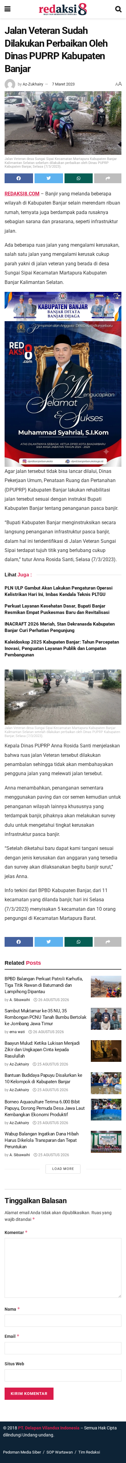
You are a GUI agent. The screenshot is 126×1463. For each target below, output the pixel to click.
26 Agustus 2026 (53, 1000)
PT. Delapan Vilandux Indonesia (49, 1427)
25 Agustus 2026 (52, 1064)
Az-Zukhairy (33, 84)
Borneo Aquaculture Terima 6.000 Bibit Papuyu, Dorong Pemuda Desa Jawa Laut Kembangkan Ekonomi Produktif (44, 1108)
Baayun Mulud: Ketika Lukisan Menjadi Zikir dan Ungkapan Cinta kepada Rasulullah (42, 1049)
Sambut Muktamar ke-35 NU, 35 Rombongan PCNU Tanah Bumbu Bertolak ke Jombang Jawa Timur (46, 1017)
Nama (12, 1309)
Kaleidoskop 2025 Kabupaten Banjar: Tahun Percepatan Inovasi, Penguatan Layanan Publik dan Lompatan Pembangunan (62, 648)
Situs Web (14, 1363)
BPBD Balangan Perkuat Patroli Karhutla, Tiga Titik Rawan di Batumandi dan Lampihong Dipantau (44, 985)
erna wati (17, 1032)
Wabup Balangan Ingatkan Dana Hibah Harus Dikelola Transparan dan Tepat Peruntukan (42, 1140)
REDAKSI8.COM (22, 194)
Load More (63, 1169)
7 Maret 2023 (63, 84)
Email (12, 1336)
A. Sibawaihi (19, 1000)
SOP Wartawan (59, 1452)
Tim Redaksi (89, 1452)
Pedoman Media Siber (22, 1452)
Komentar (16, 1232)
